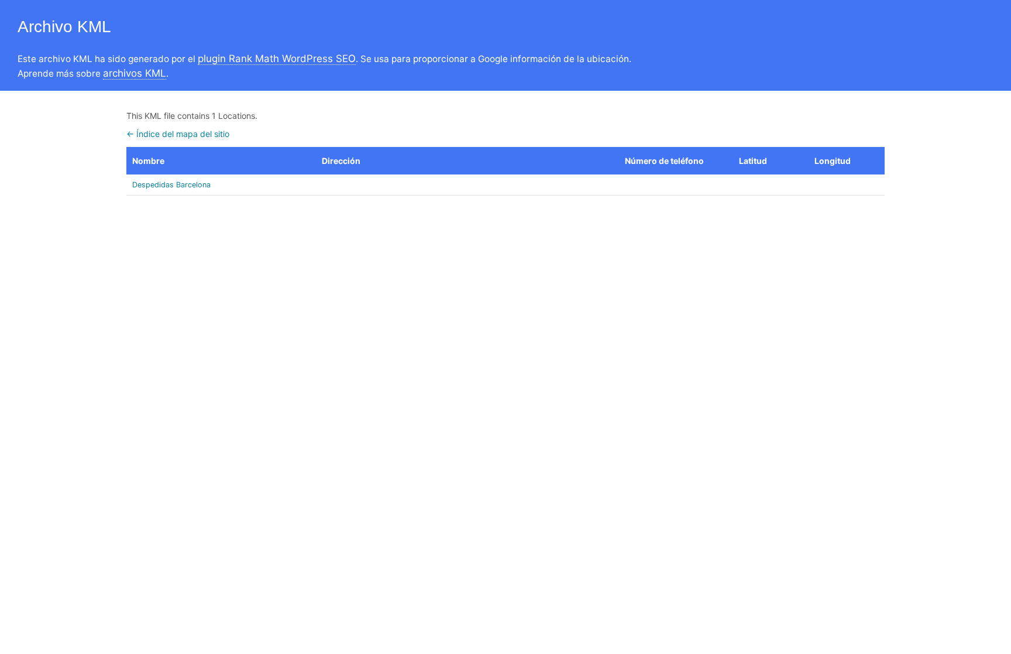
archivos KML (134, 73)
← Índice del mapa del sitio (177, 134)
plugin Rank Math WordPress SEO (277, 58)
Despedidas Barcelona (171, 184)
